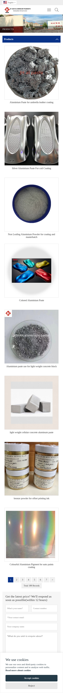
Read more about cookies (18, 670)
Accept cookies (31, 678)
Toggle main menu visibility (49, 10)
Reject (31, 685)
